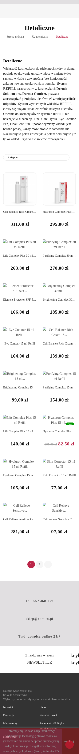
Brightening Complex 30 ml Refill (59, 299)
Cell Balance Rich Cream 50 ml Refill (19, 211)
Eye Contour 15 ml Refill (19, 343)
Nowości (8, 707)
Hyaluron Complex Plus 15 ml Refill (59, 431)
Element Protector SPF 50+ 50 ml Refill (19, 299)
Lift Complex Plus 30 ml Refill (19, 255)
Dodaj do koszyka (8, 548)
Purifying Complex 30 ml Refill (59, 255)
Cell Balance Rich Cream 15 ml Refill (59, 343)
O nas (43, 707)
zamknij (69, 741)
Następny (48, 564)
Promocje (8, 715)
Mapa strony (10, 723)
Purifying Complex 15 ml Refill (59, 387)
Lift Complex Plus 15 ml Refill (19, 431)
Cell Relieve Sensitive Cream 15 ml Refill (59, 519)
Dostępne (36, 157)
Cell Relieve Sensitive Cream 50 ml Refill (19, 519)
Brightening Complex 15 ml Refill (19, 387)
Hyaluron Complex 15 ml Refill (19, 475)
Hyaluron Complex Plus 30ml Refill (59, 211)
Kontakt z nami (48, 715)
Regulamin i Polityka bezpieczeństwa (52, 726)
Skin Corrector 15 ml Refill (59, 475)
